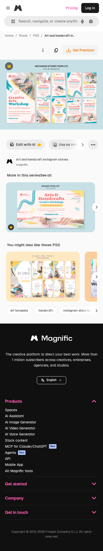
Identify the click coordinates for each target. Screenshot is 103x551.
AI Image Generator (20, 422)
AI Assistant (14, 416)
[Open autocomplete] (11, 21)
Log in (90, 8)
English (51, 380)
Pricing (72, 8)
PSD (36, 36)
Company (14, 498)
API (7, 458)
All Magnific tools (19, 471)
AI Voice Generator (20, 434)
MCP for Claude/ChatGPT (30, 446)
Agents (14, 452)
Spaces (11, 410)
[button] (51, 380)
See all (46, 175)
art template (19, 311)
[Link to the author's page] (9, 162)
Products (13, 401)
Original (32, 66)
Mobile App (14, 464)
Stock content (16, 440)
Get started (16, 483)
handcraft (45, 311)
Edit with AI (23, 146)
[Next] (82, 145)
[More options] (43, 50)
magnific (22, 165)
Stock (23, 36)
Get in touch (16, 512)
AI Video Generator (20, 428)
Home (9, 36)
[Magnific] (51, 339)
